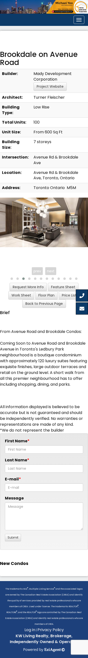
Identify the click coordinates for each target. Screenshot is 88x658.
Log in (29, 630)
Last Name (16, 460)
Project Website (50, 86)
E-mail (12, 479)
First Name (16, 441)
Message (14, 498)
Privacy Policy (50, 630)
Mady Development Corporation (52, 76)
